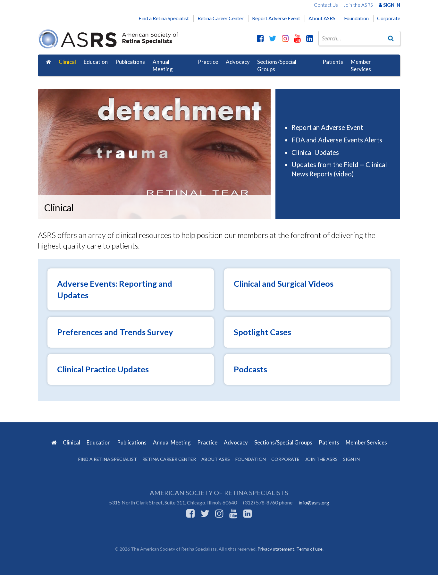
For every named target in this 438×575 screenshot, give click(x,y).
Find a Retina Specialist (164, 18)
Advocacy (238, 61)
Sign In (391, 5)
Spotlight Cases (262, 332)
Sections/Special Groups (276, 65)
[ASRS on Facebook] (260, 38)
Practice (208, 61)
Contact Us (326, 5)
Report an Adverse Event (327, 127)
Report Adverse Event (276, 18)
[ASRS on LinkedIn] (309, 38)
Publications (130, 61)
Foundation (356, 18)
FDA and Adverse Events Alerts (336, 140)
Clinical (67, 61)
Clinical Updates (315, 152)
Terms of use (309, 549)
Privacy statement (275, 549)
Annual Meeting (163, 65)
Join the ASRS (358, 5)
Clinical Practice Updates (103, 369)
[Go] (391, 38)
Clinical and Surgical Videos (283, 283)
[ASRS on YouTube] (297, 38)
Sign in (351, 459)
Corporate (388, 18)
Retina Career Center (221, 18)
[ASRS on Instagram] (285, 38)
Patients (333, 61)
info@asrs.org (314, 502)
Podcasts (250, 369)
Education (96, 61)
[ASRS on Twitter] (272, 38)
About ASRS (321, 18)
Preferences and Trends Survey (115, 332)
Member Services (361, 65)
